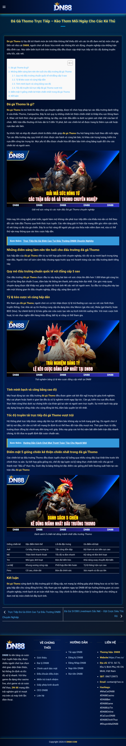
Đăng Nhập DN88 (77, 663)
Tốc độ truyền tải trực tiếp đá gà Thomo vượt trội (39, 88)
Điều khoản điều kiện (47, 673)
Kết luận (15, 96)
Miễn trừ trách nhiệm (47, 679)
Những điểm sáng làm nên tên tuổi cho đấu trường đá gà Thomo (41, 71)
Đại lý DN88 (43, 663)
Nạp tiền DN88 (75, 668)
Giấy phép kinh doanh (48, 684)
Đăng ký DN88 (75, 657)
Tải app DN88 (75, 652)
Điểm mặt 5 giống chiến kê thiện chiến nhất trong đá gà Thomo (40, 92)
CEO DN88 (42, 690)
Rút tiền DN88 (75, 673)
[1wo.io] (63, 7)
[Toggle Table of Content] (68, 63)
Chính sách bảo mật (47, 668)
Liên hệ (40, 695)
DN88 (5, 655)
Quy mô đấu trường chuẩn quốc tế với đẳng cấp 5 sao (41, 75)
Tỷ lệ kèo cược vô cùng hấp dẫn (31, 79)
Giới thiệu (42, 657)
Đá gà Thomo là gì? (20, 67)
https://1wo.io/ (116, 657)
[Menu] (4, 7)
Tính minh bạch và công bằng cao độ (33, 84)
